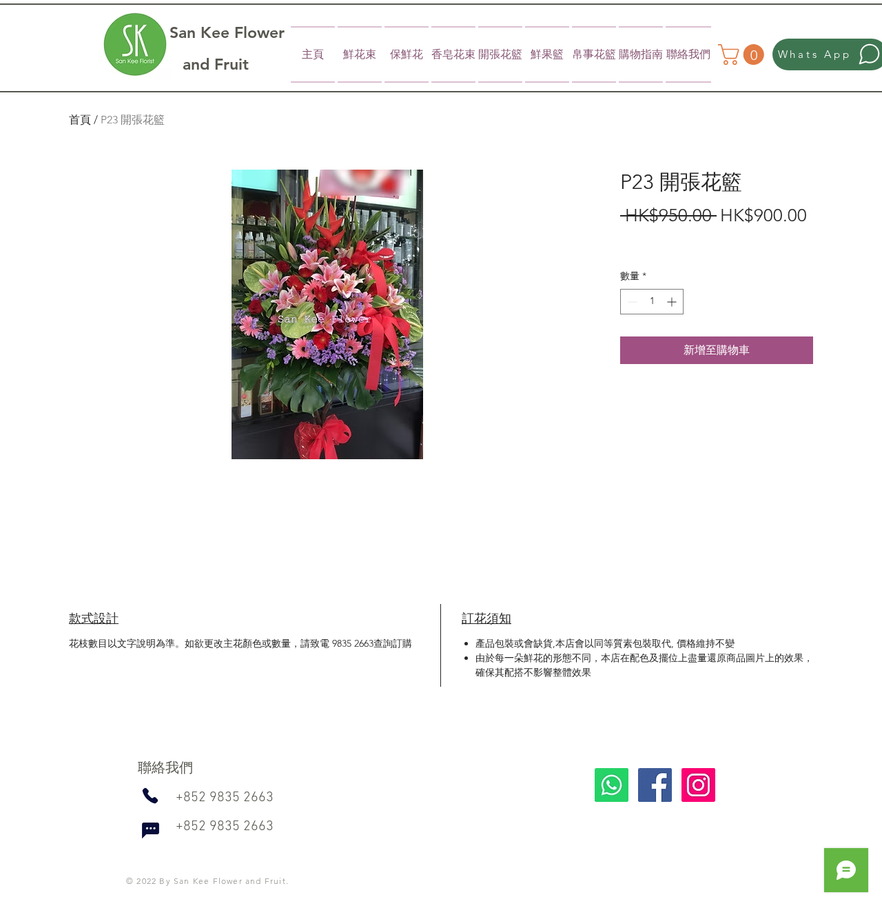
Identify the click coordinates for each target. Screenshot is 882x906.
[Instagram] (698, 785)
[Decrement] (630, 302)
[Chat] (150, 830)
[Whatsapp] (611, 785)
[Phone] (150, 795)
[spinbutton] (651, 302)
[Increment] (672, 302)
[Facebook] (655, 785)
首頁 (80, 119)
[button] (743, 54)
